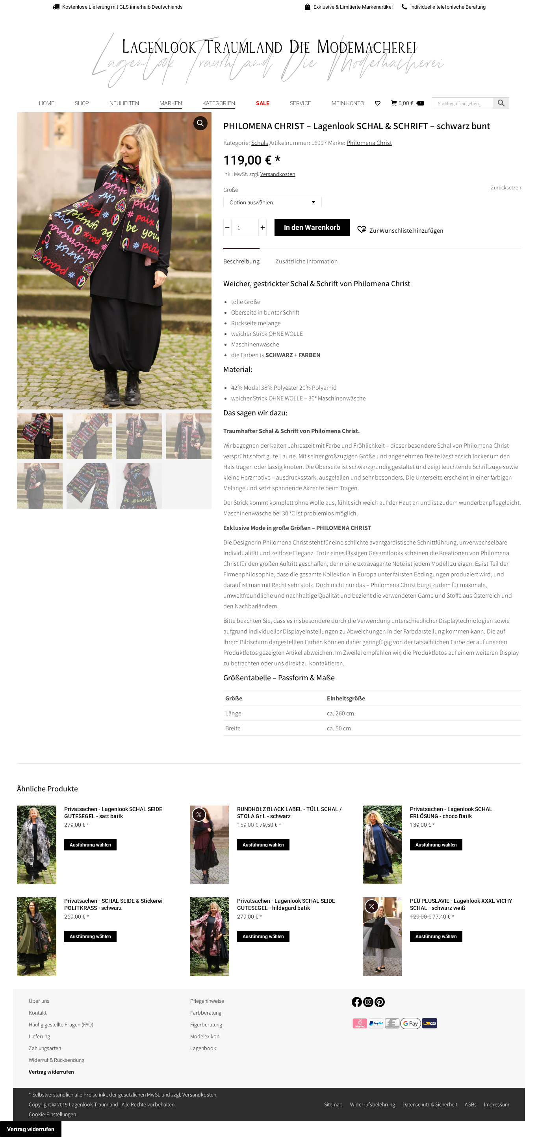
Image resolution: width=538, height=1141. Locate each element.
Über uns (39, 1000)
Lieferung (39, 1036)
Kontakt (37, 1012)
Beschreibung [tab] (241, 261)
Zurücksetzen (506, 187)
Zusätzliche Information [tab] (306, 261)
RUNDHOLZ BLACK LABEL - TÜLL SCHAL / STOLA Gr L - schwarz (289, 812)
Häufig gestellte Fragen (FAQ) (61, 1024)
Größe (230, 189)
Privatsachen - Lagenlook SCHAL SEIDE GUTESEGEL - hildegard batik (286, 904)
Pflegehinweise (207, 1000)
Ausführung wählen (90, 845)
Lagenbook (203, 1048)
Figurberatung (206, 1024)
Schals (259, 143)
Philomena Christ (369, 143)
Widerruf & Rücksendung (56, 1059)
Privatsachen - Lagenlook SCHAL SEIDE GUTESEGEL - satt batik (113, 812)
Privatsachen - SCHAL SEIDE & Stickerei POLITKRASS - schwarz (113, 904)
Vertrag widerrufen (30, 1129)
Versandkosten (277, 174)
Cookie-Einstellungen (52, 1114)
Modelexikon (204, 1036)
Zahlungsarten (45, 1048)
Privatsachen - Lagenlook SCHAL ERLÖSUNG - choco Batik (451, 812)
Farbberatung (205, 1012)
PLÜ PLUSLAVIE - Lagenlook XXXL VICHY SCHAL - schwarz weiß (461, 904)
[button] (200, 123)
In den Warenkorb (312, 227)
